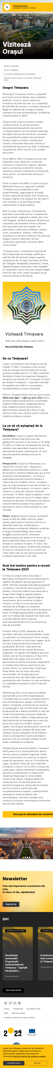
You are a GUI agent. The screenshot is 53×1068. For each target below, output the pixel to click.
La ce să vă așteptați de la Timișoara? (20, 74)
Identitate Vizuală (18, 1013)
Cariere (6, 1009)
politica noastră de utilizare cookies (29, 1056)
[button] (7, 7)
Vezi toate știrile (13, 990)
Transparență (18, 1009)
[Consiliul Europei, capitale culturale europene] (32, 1035)
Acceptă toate (13, 1063)
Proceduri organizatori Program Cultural (19, 1017)
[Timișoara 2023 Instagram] (10, 1003)
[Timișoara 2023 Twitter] (19, 1003)
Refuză (37, 1063)
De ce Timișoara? (11, 70)
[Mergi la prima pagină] (12, 1032)
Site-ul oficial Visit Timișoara (19, 347)
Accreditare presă (33, 1009)
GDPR (6, 1013)
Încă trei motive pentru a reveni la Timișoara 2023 (22, 79)
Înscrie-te (11, 904)
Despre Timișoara (11, 66)
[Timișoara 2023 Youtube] (6, 1003)
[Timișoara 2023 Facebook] (15, 1003)
